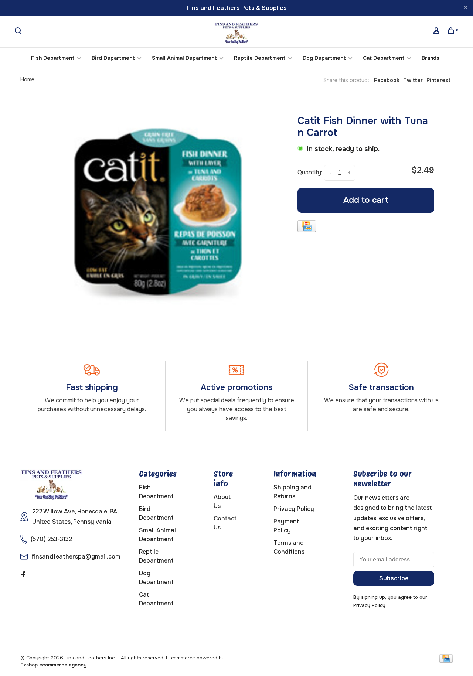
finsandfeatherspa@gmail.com (75, 556)
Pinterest (438, 80)
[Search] (19, 31)
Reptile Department (260, 58)
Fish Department (53, 58)
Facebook (386, 80)
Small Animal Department (184, 58)
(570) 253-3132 (51, 539)
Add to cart (365, 200)
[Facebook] (23, 575)
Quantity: (309, 172)
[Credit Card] (306, 227)
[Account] (437, 31)
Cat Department (384, 58)
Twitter (413, 80)
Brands (430, 58)
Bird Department (113, 58)
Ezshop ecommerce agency (53, 665)
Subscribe (394, 578)
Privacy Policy (293, 509)
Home (27, 79)
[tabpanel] (158, 212)
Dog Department (324, 58)
